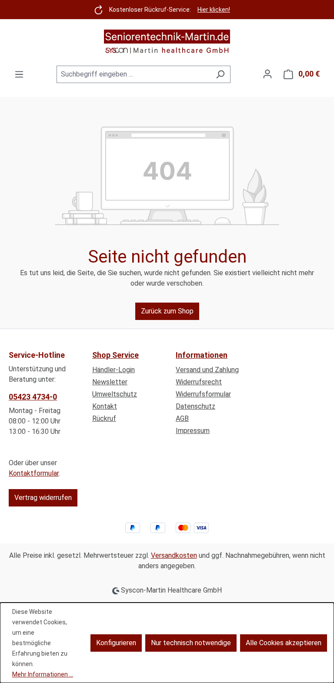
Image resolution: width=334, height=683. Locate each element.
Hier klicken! (213, 9)
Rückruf (104, 418)
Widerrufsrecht (199, 382)
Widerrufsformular (203, 394)
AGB (182, 418)
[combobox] (133, 74)
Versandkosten (174, 555)
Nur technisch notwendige (191, 643)
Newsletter (109, 382)
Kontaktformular (34, 473)
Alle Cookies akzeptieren (283, 643)
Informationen (201, 355)
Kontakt (104, 406)
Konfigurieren (116, 643)
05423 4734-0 (33, 396)
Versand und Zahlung (207, 370)
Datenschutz (195, 406)
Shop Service (115, 355)
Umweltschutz (114, 394)
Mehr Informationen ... (42, 674)
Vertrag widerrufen (43, 497)
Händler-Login (113, 370)
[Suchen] (220, 74)
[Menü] (19, 74)
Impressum (193, 430)
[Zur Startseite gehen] (167, 42)
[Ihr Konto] (267, 74)
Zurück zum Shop (167, 311)
